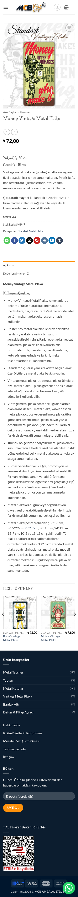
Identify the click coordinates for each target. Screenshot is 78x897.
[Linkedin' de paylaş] (51, 240)
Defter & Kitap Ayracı (18, 712)
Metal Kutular (13, 688)
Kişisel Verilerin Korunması (22, 733)
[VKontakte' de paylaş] (44, 240)
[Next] (74, 622)
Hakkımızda (11, 725)
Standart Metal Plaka (30, 231)
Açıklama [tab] (9, 265)
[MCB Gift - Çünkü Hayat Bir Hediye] (31, 7)
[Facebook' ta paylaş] (14, 240)
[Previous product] (14, 132)
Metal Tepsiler (13, 672)
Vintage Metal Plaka (17, 696)
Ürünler (25, 112)
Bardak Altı (11, 704)
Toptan (8, 680)
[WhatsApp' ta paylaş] (7, 240)
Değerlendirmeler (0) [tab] (16, 273)
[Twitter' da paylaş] (22, 240)
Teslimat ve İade (14, 749)
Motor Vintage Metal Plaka (50, 638)
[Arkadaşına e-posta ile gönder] (29, 240)
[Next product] (7, 132)
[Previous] (3, 622)
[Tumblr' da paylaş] (59, 240)
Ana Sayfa (9, 112)
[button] (5, 7)
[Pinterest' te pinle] (36, 240)
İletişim (8, 757)
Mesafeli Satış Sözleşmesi (21, 741)
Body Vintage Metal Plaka (11, 638)
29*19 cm (31, 528)
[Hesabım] (57, 7)
